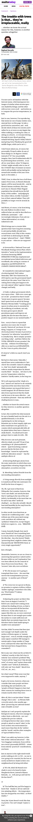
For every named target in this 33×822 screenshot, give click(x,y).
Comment (4, 11)
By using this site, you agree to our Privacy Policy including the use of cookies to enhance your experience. (16, 818)
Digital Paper (24, 6)
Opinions (13, 11)
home (6, 6)
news (14, 6)
